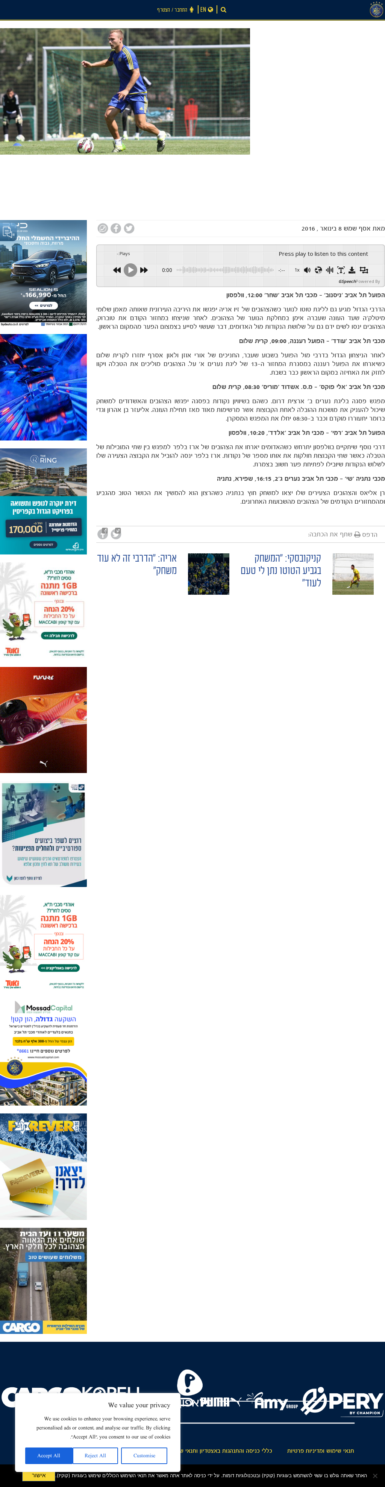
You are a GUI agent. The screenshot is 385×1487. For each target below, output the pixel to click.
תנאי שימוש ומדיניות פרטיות (320, 1451)
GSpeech (347, 281)
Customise (144, 1455)
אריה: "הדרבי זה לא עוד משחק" (137, 565)
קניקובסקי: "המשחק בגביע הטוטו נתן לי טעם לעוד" (281, 572)
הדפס (369, 534)
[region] (97, 1432)
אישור (38, 1475)
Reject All (95, 1455)
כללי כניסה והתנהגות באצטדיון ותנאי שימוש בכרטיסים (208, 1451)
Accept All (48, 1455)
